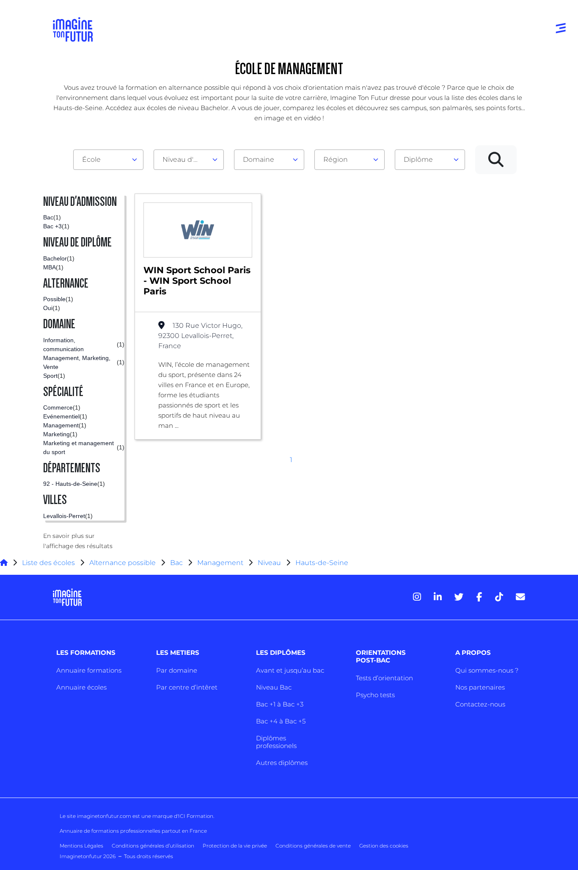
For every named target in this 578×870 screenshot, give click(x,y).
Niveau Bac (274, 687)
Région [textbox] (335, 159)
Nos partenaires (480, 687)
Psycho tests (375, 695)
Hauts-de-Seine (321, 563)
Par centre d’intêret (186, 687)
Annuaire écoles (81, 687)
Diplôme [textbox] (418, 159)
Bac (176, 563)
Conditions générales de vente (313, 845)
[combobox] (108, 160)
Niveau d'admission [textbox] (185, 159)
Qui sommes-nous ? (486, 670)
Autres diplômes (282, 763)
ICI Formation (195, 816)
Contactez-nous (480, 704)
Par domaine (176, 670)
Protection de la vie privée (235, 845)
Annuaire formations (88, 670)
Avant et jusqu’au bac (290, 670)
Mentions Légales (81, 845)
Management (220, 563)
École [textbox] (91, 159)
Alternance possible (122, 563)
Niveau (270, 563)
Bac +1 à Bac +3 (279, 704)
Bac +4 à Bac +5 (281, 721)
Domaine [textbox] (258, 159)
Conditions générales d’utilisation (153, 845)
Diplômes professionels (276, 742)
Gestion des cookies (383, 845)
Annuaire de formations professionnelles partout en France (133, 831)
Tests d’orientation (384, 678)
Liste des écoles (48, 563)
